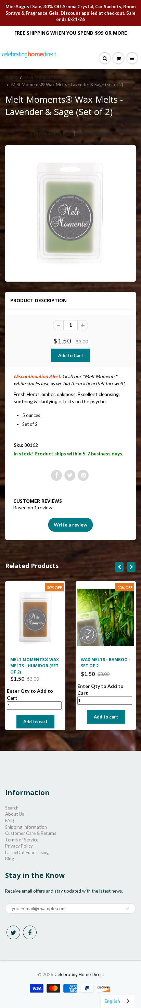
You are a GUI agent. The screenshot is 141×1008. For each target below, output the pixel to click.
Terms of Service (21, 839)
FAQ (9, 820)
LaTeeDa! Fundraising (27, 852)
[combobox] (117, 1001)
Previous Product (52, 133)
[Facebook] (30, 932)
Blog (9, 858)
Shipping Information (26, 827)
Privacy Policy (19, 846)
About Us (14, 814)
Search (11, 808)
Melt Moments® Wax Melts (52, 77)
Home (11, 77)
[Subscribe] (127, 908)
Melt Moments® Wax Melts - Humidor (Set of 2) (34, 666)
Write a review (70, 525)
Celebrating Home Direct (79, 974)
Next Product (93, 133)
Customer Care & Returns (30, 833)
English (112, 1001)
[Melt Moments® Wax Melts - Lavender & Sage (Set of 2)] (70, 212)
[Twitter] (13, 932)
